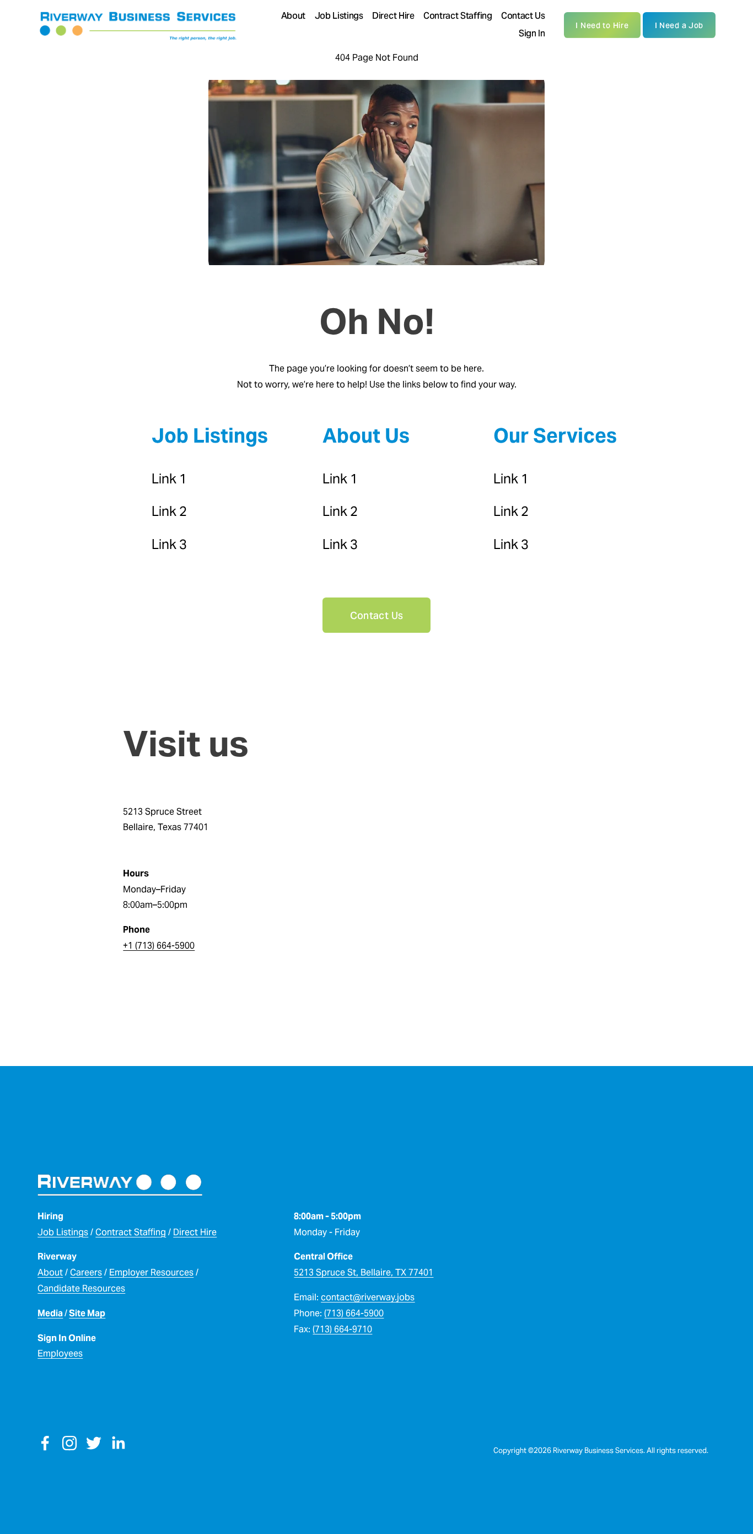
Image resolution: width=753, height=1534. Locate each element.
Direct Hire (393, 15)
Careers (86, 1272)
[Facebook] (45, 1443)
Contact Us (523, 15)
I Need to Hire (601, 25)
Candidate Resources (81, 1288)
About (50, 1272)
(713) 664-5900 (354, 1313)
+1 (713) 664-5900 (159, 945)
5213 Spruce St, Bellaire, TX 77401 (363, 1272)
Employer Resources (151, 1272)
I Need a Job (679, 25)
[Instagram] (69, 1443)
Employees (60, 1353)
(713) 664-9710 (342, 1329)
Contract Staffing (457, 15)
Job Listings (62, 1232)
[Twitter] (93, 1443)
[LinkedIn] (118, 1443)
